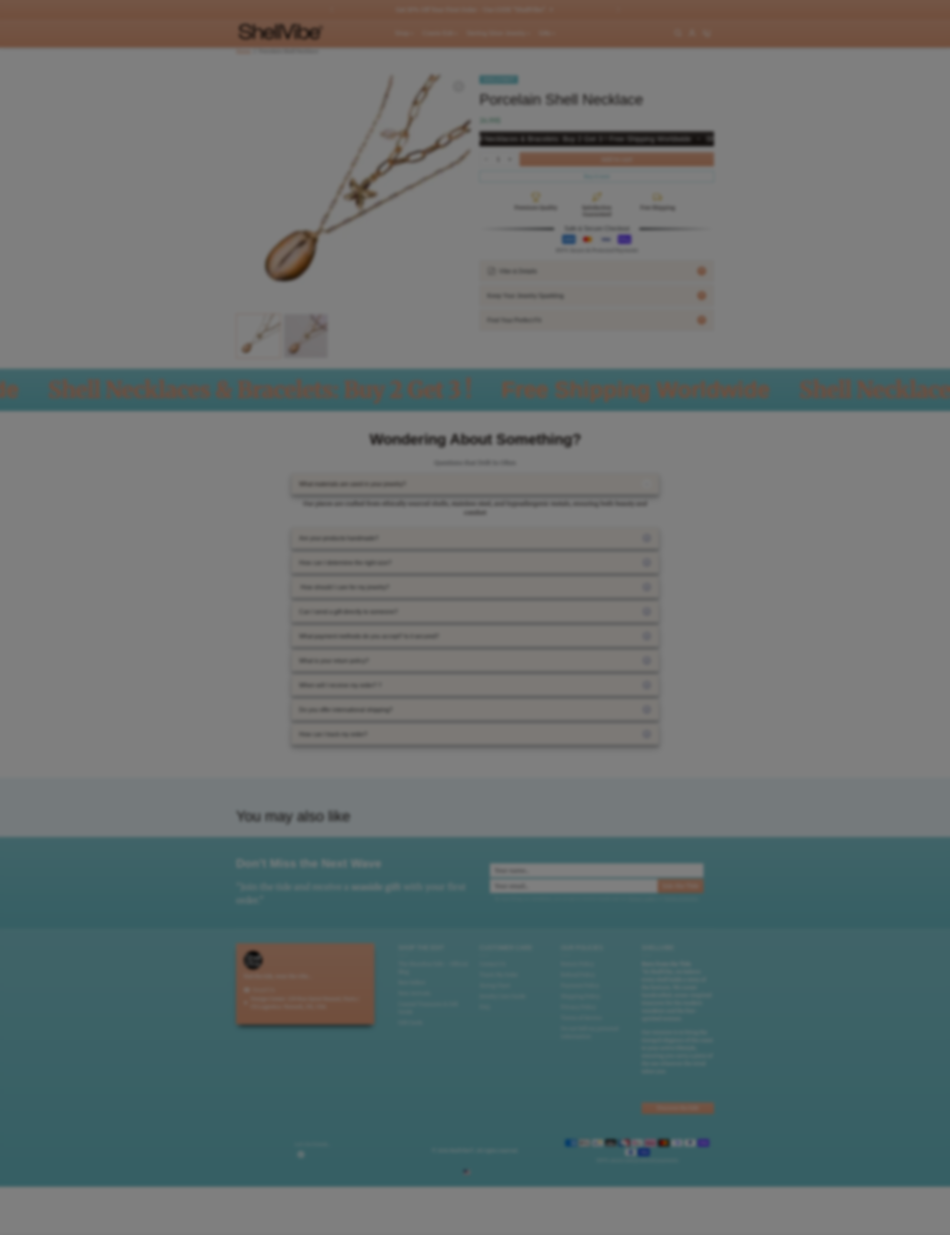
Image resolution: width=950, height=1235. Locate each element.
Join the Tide (594, 680)
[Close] (614, 552)
